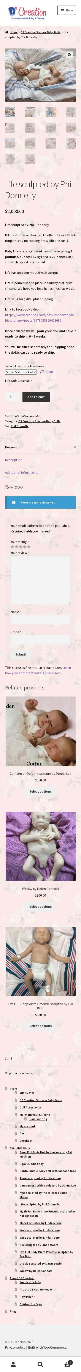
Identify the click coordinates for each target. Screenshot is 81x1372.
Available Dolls (20, 1148)
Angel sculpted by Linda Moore (40, 1178)
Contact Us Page (31, 1304)
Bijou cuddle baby (32, 1164)
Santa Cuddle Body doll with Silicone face (48, 1171)
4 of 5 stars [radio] (24, 547)
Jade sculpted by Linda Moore (40, 1237)
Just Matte (27, 1093)
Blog (13, 1311)
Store (13, 1089)
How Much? (27, 1297)
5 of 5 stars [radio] (28, 547)
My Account (13, 1364)
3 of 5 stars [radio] (20, 547)
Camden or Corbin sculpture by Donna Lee (48, 1185)
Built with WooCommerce (47, 1347)
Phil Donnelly (20, 426)
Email (16, 632)
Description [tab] (13, 460)
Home (13, 32)
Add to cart (36, 397)
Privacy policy (15, 1347)
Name (16, 612)
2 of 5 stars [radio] (16, 547)
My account (27, 1126)
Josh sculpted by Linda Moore (40, 1230)
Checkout (26, 1141)
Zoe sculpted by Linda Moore (39, 1245)
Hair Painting (38, 1119)
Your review (20, 552)
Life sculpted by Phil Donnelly (40, 1204)
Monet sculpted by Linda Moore (41, 1223)
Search (40, 1364)
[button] (69, 54)
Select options (40, 791)
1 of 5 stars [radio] (12, 547)
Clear (49, 371)
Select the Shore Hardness (24, 366)
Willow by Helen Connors (36, 1271)
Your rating (20, 542)
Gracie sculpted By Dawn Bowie (41, 1263)
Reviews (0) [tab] (13, 447)
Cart (22, 1133)
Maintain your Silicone (35, 1115)
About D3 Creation (22, 1278)
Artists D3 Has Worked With (38, 1289)
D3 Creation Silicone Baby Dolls (40, 32)
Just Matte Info (30, 1282)
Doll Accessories (31, 1107)
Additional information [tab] (22, 472)
